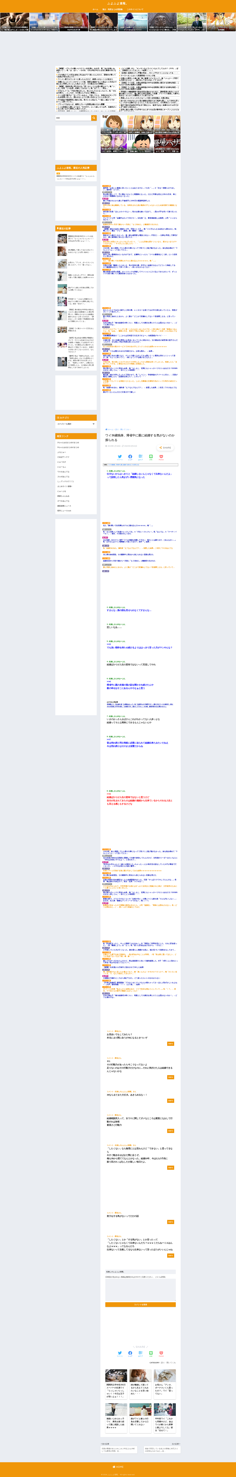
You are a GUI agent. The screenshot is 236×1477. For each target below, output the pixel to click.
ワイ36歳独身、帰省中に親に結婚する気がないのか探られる (123, 464)
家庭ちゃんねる (63, 496)
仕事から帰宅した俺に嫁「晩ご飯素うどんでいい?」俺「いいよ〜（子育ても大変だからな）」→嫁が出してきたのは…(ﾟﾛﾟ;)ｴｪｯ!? (149, 79)
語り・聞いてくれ (168, 1362)
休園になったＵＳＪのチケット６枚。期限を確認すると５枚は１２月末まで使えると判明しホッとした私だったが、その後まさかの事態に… (86, 83)
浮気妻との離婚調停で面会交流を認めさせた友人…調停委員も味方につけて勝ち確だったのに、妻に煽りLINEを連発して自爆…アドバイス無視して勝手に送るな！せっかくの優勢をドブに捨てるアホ (149, 93)
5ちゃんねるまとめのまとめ (68, 447)
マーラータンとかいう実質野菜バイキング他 (138, 76)
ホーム (95, 9)
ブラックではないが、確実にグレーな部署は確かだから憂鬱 (81, 104)
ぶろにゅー (61, 452)
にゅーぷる (61, 491)
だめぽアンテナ (63, 457)
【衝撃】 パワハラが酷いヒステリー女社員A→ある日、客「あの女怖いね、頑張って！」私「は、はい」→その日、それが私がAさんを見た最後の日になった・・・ (86, 70)
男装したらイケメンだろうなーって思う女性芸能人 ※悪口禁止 (145, 98)
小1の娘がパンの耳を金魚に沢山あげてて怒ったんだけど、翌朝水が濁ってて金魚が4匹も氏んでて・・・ (86, 76)
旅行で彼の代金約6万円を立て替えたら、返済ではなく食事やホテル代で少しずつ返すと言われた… (148, 106)
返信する (170, 1043)
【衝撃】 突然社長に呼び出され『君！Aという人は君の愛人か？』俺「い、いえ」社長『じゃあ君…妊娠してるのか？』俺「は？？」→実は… (86, 87)
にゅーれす (61, 462)
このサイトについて (135, 9)
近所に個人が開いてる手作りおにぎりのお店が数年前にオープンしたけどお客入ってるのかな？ (149, 110)
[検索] (94, 118)
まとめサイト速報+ (64, 486)
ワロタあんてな (63, 472)
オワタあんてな (63, 501)
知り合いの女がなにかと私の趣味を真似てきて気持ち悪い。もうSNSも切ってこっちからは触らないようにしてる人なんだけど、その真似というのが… (149, 102)
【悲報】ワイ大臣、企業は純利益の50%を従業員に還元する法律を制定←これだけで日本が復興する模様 (149, 84)
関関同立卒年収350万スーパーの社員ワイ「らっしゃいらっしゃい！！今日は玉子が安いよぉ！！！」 (76, 177)
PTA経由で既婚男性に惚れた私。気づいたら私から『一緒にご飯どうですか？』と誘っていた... (85, 101)
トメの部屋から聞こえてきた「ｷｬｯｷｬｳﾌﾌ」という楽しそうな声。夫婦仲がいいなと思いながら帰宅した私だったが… (86, 108)
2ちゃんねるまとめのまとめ (68, 442)
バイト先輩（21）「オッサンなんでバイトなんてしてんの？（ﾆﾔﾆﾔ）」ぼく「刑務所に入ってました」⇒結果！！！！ (148, 69)
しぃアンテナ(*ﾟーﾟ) (65, 481)
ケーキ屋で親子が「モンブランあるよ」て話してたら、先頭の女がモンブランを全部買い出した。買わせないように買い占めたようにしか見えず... (86, 96)
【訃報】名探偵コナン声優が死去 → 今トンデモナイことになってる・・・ (149, 73)
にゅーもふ (61, 467)
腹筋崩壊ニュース (64, 506)
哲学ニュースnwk (64, 511)
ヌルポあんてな (63, 477)
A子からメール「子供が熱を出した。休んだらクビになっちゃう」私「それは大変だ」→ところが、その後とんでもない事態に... (86, 92)
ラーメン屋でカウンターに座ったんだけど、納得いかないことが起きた (85, 79)
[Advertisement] (118, 49)
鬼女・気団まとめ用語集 (112, 9)
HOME (119, 1466)
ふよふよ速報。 (118, 3)
